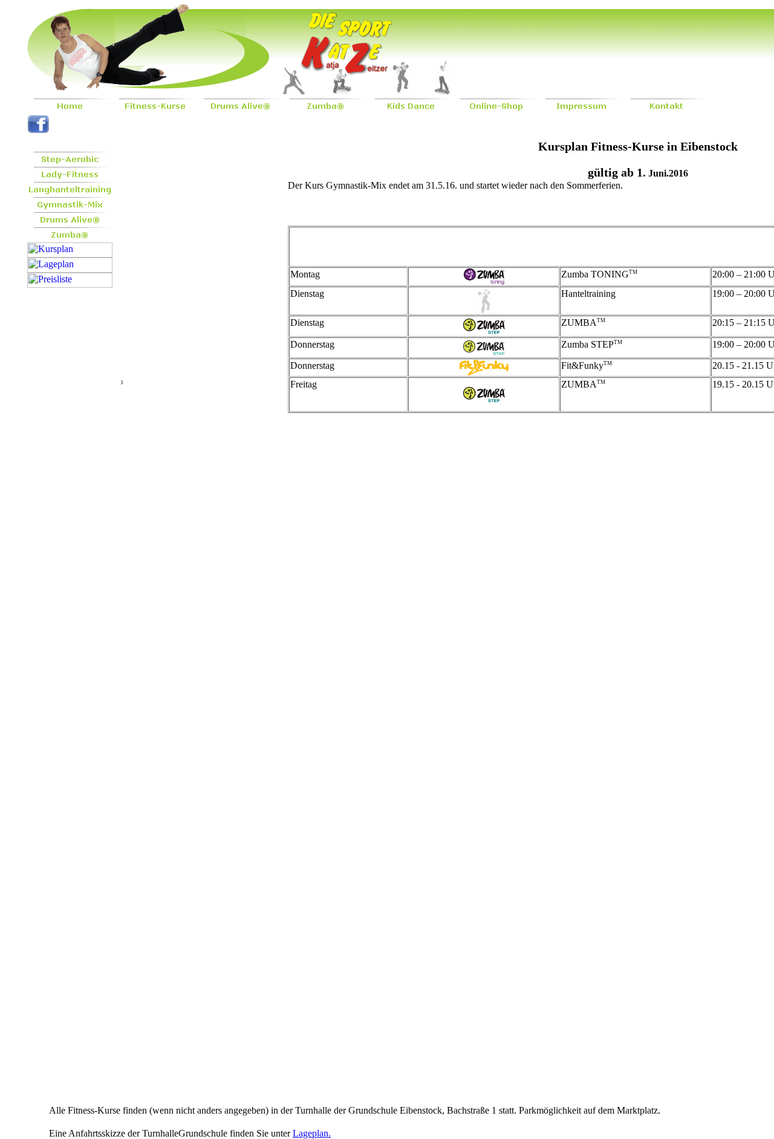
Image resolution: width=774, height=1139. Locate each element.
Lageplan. (312, 1133)
